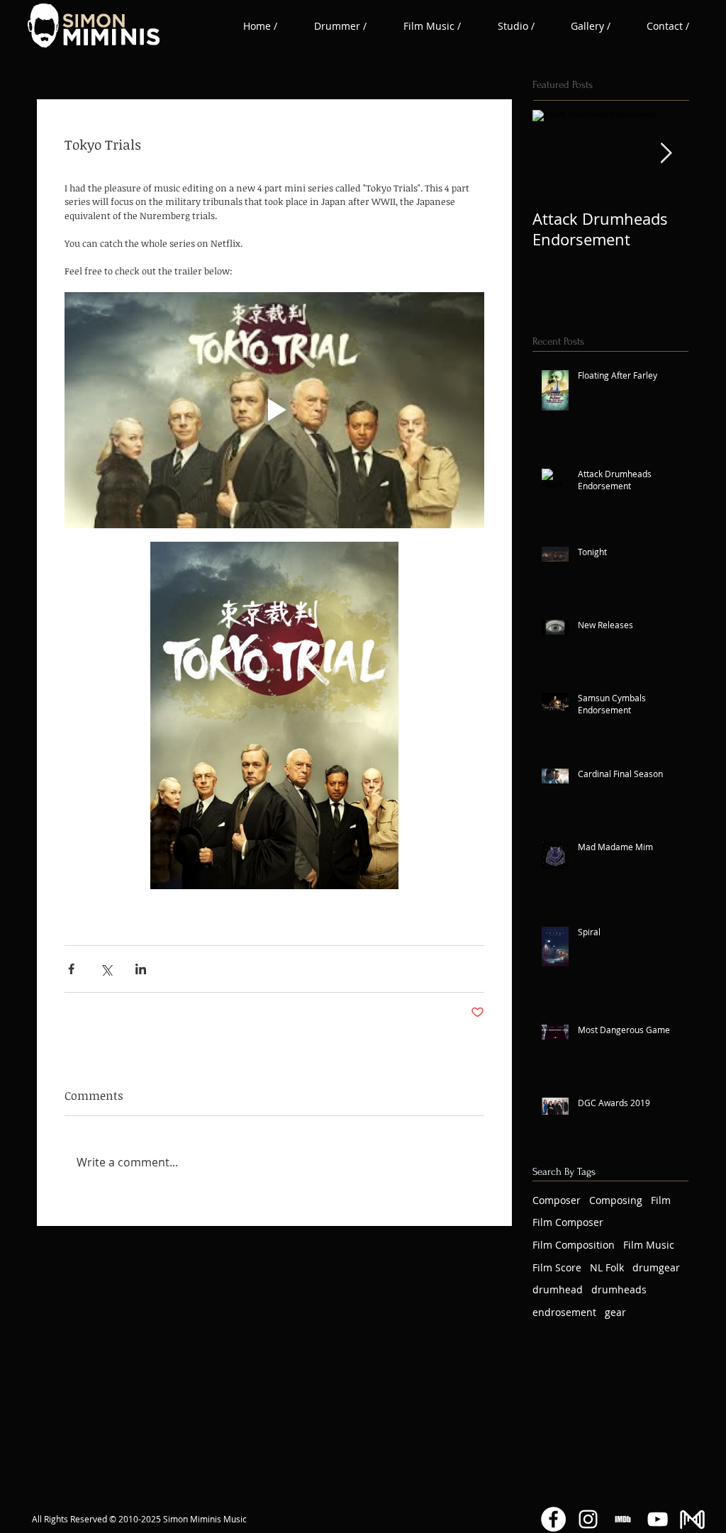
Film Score (556, 1267)
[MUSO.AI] (692, 1519)
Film (661, 1200)
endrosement (564, 1312)
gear (615, 1312)
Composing (615, 1200)
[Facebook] (553, 1519)
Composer (556, 1200)
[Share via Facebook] (71, 969)
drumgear (656, 1267)
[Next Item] (665, 154)
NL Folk (607, 1267)
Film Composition (573, 1245)
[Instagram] (588, 1519)
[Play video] (274, 410)
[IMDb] (622, 1519)
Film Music (648, 1245)
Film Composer (567, 1222)
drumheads (619, 1289)
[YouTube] (657, 1519)
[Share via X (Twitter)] (106, 969)
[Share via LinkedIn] (140, 969)
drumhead (557, 1289)
